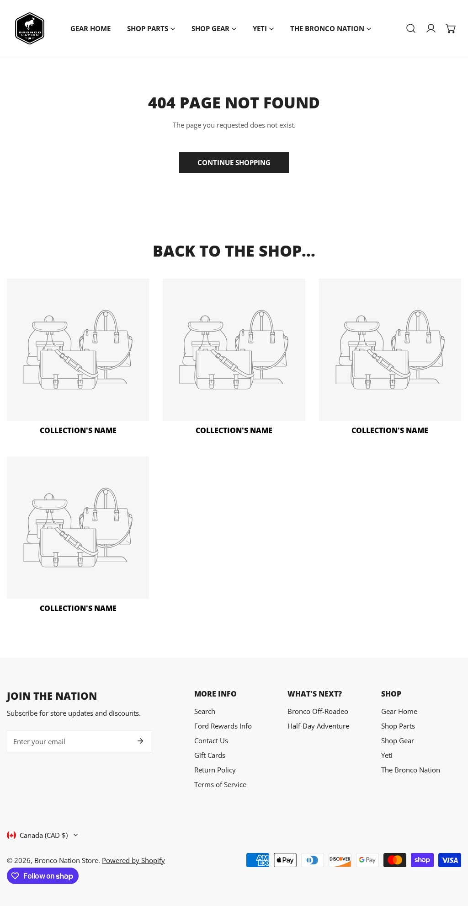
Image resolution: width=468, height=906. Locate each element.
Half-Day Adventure (318, 725)
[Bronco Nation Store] (30, 28)
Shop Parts (398, 725)
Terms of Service (220, 784)
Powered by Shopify (133, 860)
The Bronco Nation (410, 769)
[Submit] (140, 740)
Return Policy (215, 769)
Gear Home (399, 711)
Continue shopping (234, 162)
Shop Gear (397, 740)
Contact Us (211, 740)
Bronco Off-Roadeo (317, 711)
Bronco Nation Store (66, 860)
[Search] (411, 28)
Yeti (387, 755)
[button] (451, 28)
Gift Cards (209, 755)
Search (204, 711)
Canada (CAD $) (44, 835)
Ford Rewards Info (223, 725)
